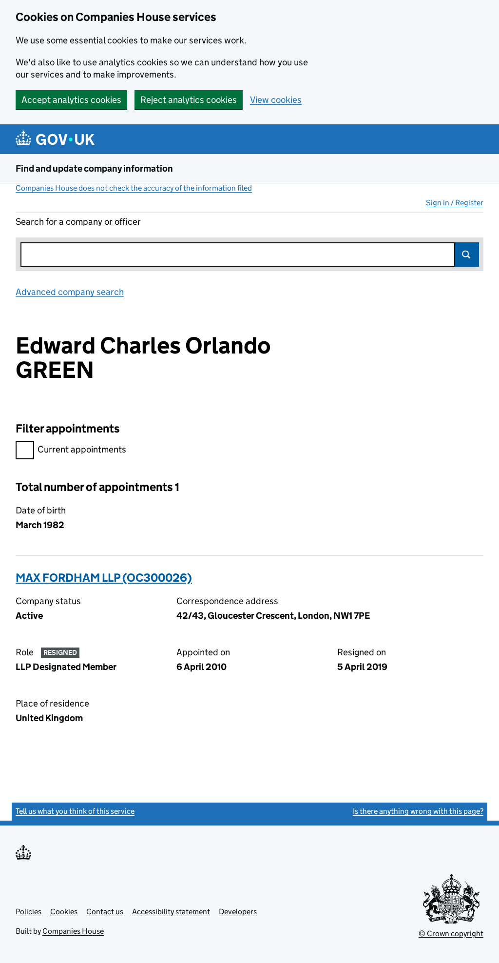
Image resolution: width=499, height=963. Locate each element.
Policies (28, 911)
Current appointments (82, 449)
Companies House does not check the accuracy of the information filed (134, 188)
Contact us (104, 911)
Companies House (73, 931)
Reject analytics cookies (188, 99)
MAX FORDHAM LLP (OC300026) (104, 577)
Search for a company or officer (78, 221)
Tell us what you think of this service (75, 811)
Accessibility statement (171, 911)
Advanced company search (70, 291)
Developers (238, 911)
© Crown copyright (451, 933)
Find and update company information (94, 168)
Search (467, 254)
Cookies (63, 911)
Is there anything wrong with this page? (418, 811)
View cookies (276, 99)
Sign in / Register (454, 202)
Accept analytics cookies (71, 99)
